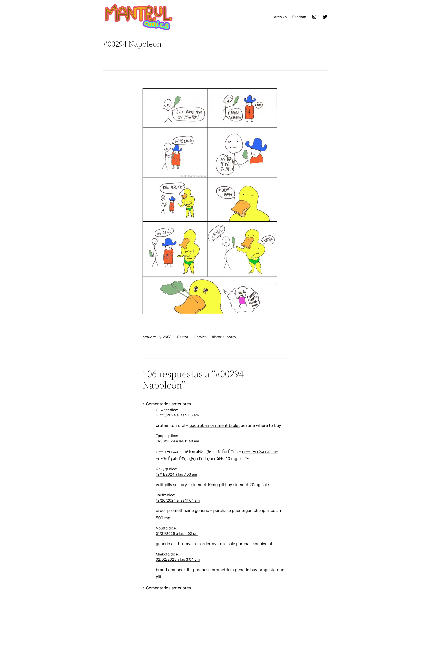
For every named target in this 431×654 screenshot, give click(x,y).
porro (231, 337)
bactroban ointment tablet (214, 425)
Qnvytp (162, 469)
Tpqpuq (162, 436)
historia (218, 337)
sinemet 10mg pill (207, 484)
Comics (200, 337)
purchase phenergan (233, 510)
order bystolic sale (217, 543)
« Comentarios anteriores (167, 404)
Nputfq (162, 528)
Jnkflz (161, 495)
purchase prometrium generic (221, 569)
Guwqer (162, 410)
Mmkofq (163, 554)
